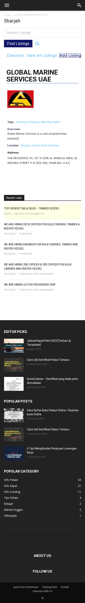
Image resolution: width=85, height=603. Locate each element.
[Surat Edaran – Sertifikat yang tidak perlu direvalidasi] (14, 384)
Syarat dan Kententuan (25, 587)
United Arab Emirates (45, 145)
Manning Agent (50, 122)
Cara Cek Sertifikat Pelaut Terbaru (48, 359)
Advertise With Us (42, 591)
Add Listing (70, 55)
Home (7, 15)
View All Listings (41, 55)
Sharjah (25, 145)
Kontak (65, 587)
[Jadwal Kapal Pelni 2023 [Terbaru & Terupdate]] (14, 346)
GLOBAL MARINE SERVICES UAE (32, 75)
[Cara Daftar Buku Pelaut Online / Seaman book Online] (14, 415)
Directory (15, 55)
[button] (6, 5)
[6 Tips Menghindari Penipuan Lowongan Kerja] (14, 453)
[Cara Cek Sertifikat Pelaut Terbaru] (14, 365)
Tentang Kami (49, 587)
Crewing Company (27, 122)
